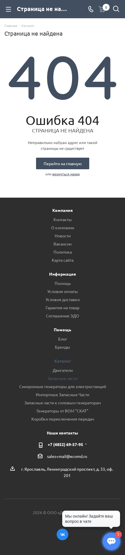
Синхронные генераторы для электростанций (62, 386)
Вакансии (62, 243)
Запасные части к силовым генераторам (62, 402)
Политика (62, 251)
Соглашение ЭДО (62, 315)
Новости (63, 235)
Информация (62, 273)
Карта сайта (63, 260)
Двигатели (63, 370)
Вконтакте (62, 534)
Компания (62, 210)
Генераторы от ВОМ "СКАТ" (62, 410)
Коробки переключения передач (62, 418)
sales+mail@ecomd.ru (67, 456)
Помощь (63, 283)
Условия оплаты (62, 291)
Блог (62, 338)
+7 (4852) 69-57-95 (65, 444)
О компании (62, 227)
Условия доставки (63, 299)
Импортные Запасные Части (62, 394)
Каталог (62, 360)
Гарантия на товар (62, 307)
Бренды (62, 347)
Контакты (62, 219)
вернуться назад (66, 174)
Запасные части (62, 378)
